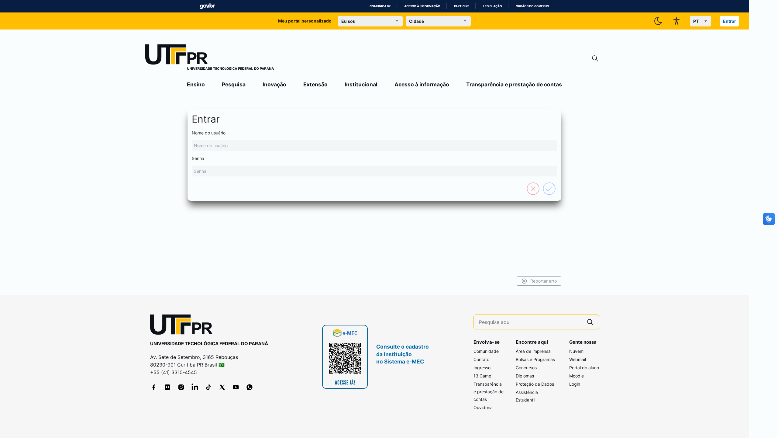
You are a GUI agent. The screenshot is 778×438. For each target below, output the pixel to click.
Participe (461, 6)
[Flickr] (167, 387)
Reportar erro (543, 280)
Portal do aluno (584, 367)
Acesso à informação (422, 6)
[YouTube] (235, 387)
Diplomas (525, 375)
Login (574, 384)
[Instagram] (181, 387)
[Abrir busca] (595, 58)
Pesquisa (234, 84)
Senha (198, 158)
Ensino (196, 84)
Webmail (577, 359)
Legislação (492, 6)
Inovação (274, 84)
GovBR (207, 6)
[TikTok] (208, 387)
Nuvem (576, 351)
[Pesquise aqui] (590, 322)
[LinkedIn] (194, 387)
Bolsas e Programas (535, 359)
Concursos (526, 367)
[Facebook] (153, 387)
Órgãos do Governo (532, 6)
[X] (222, 387)
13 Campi (482, 375)
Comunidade (486, 351)
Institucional (361, 84)
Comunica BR (380, 6)
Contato (481, 359)
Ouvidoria (483, 407)
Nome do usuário (208, 132)
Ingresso (482, 367)
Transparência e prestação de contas (514, 84)
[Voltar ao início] (183, 326)
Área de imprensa (533, 351)
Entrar (729, 21)
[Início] (209, 58)
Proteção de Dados (535, 384)
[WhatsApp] (249, 387)
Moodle (576, 375)
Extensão (315, 84)
